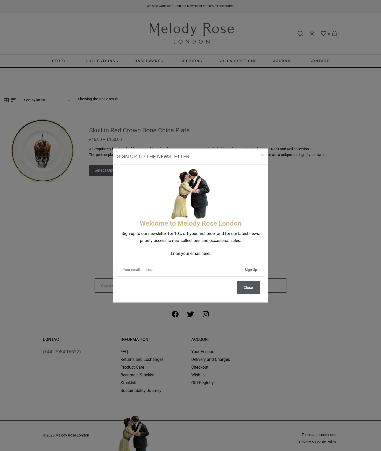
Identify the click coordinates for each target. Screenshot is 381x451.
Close (248, 287)
